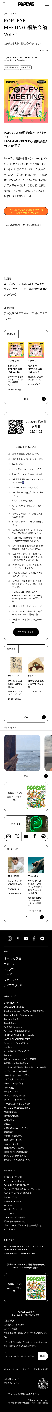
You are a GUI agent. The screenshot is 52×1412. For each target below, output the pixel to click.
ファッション (11, 980)
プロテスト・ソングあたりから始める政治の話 (23, 1225)
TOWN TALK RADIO (13, 1201)
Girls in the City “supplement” (19, 1015)
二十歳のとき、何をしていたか (17, 1103)
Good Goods (10, 1023)
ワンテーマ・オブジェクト (14, 1099)
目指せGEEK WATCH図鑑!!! (16, 1152)
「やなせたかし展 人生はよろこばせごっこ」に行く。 (27, 574)
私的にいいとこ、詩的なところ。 (17, 1160)
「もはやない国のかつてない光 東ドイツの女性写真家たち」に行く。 (27, 539)
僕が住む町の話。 (11, 1115)
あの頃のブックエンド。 (13, 1209)
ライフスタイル (13, 985)
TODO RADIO (10, 1197)
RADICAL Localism (13, 1027)
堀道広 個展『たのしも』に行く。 (25, 454)
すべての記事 (13, 959)
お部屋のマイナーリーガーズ (16, 1063)
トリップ (9, 969)
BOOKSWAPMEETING (14, 1007)
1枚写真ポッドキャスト (13, 1177)
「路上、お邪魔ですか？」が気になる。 (27, 606)
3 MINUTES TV (11, 1003)
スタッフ (26, 1369)
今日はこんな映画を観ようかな (17, 1107)
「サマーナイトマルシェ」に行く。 (25, 487)
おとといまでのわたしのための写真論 (20, 1059)
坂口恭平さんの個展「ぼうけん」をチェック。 (27, 494)
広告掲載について (11, 1379)
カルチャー (11, 964)
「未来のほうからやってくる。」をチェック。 (27, 621)
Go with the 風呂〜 (13, 1019)
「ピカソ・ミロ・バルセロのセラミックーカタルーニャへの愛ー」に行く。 (27, 613)
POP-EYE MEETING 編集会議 (17, 1193)
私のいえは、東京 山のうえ (15, 1156)
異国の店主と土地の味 (14, 1148)
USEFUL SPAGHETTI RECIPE (17, 1039)
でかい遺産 (9, 1087)
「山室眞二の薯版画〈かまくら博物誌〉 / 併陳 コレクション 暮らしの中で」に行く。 (27, 584)
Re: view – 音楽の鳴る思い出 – (18, 1031)
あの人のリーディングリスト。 (16, 1043)
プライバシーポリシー (30, 1342)
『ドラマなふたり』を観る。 (23, 500)
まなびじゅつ (9, 1229)
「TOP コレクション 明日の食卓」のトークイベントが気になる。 (27, 566)
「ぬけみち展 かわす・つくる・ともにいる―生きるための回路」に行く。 (27, 531)
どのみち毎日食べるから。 (14, 1221)
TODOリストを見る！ (26, 632)
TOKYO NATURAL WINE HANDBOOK (21, 1253)
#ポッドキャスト (11, 67)
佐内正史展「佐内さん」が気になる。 (27, 459)
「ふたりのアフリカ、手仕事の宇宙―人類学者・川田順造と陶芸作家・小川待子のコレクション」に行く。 (27, 557)
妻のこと (7, 1124)
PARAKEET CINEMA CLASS (16, 1185)
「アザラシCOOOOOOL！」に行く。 (27, 469)
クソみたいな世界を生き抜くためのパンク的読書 (25, 1067)
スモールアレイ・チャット (14, 1217)
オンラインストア (41, 1369)
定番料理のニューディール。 (16, 1128)
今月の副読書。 (10, 1111)
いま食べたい (9, 1047)
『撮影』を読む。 (18, 464)
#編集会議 (25, 67)
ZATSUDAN (9, 1205)
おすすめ (8, 1055)
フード (8, 975)
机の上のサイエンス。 (13, 1140)
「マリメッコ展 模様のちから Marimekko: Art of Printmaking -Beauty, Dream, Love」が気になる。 (27, 597)
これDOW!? (9, 1213)
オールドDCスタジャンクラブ (16, 1051)
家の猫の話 (9, 1132)
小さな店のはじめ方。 (13, 1136)
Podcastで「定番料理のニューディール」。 (22, 1189)
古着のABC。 (9, 1120)
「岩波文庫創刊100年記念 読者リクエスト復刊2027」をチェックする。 (27, 547)
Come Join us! (11, 1369)
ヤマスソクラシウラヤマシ (15, 1095)
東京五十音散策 (11, 1144)
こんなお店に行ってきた (14, 1079)
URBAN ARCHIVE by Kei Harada (19, 1035)
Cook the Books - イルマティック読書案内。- (24, 1011)
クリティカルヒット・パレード (15, 1071)
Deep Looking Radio (14, 1181)
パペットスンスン (11, 1091)
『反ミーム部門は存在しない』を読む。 (26, 507)
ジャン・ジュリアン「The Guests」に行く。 (27, 523)
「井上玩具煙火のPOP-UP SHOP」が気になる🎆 (27, 481)
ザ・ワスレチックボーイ (13, 1083)
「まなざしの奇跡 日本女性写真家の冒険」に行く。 (27, 515)
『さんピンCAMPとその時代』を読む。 (28, 474)
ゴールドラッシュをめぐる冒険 (16, 1075)
